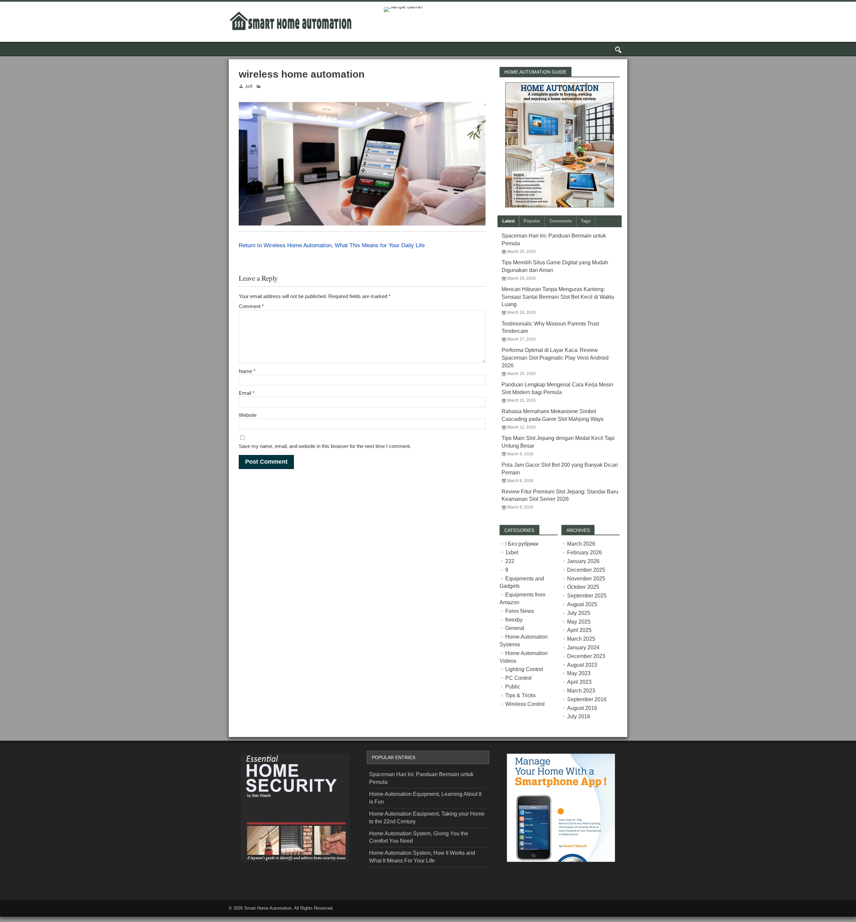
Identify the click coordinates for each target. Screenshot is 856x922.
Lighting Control (524, 669)
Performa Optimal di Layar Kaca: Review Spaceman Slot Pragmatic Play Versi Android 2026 (555, 357)
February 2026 (584, 552)
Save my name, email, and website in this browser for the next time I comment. (325, 446)
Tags (586, 220)
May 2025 (579, 622)
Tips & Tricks (520, 695)
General (514, 628)
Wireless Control (525, 704)
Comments (560, 220)
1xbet (511, 552)
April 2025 (579, 630)
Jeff (248, 86)
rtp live (244, 881)
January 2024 (583, 647)
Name (247, 371)
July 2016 (578, 716)
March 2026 (581, 544)
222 (509, 561)
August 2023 (582, 665)
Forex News (519, 611)
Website (247, 415)
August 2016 (582, 708)
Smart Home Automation (268, 908)
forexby (514, 620)
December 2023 (586, 656)
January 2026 (583, 561)
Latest (508, 220)
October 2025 (583, 587)
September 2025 (587, 595)
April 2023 (579, 682)
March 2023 (581, 691)
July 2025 (578, 613)
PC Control (518, 678)
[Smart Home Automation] (290, 12)
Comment (251, 306)
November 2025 (586, 578)
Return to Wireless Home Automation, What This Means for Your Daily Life (332, 245)
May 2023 (579, 673)
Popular (532, 220)
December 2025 (586, 570)
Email (246, 392)
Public (512, 686)
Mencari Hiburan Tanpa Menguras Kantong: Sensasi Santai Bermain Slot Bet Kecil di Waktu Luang (558, 296)
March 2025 (581, 639)
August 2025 (582, 604)
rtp (3, 919)
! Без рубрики (521, 544)
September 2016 (587, 699)
